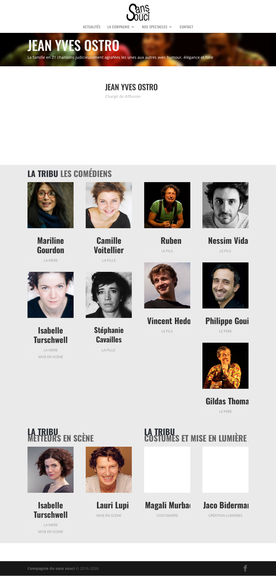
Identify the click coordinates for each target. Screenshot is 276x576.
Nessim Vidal (229, 240)
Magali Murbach (171, 505)
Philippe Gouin (229, 320)
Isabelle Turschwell (51, 334)
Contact (186, 27)
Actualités (92, 27)
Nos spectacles (154, 27)
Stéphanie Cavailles (109, 334)
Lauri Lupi (112, 505)
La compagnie (119, 27)
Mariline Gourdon (50, 245)
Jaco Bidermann (229, 505)
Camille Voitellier (109, 245)
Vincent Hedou (171, 320)
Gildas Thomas (229, 401)
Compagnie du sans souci (51, 568)
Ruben (171, 240)
